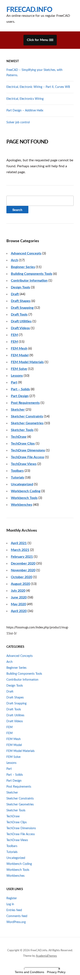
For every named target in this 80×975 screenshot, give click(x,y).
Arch (14, 260)
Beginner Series (23, 267)
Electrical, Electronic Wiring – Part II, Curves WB (38, 87)
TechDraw (18, 436)
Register (11, 898)
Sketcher (18, 409)
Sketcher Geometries (27, 423)
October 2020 (21, 577)
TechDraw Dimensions (28, 450)
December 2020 (23, 563)
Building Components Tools (31, 273)
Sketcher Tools (22, 430)
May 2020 (18, 604)
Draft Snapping (22, 307)
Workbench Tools (24, 498)
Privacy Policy (56, 972)
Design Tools (20, 287)
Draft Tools (19, 314)
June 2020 (19, 597)
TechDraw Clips (23, 443)
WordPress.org (16, 922)
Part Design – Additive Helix (24, 110)
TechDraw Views (23, 464)
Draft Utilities (21, 321)
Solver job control (18, 122)
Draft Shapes (21, 301)
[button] (40, 40)
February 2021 (22, 556)
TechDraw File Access (27, 457)
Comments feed (16, 916)
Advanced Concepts (26, 253)
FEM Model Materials (27, 362)
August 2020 (20, 584)
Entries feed (14, 910)
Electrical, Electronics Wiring (25, 98)
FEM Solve (19, 369)
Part (14, 382)
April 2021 (19, 543)
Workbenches (21, 504)
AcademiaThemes (46, 956)
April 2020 (19, 611)
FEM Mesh (19, 348)
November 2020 (23, 570)
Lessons (17, 375)
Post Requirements (25, 403)
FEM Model (20, 355)
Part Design (20, 396)
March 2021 (20, 550)
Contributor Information (29, 280)
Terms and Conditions (29, 972)
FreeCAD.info (29, 9)
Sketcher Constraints (27, 416)
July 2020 (18, 590)
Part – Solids (20, 389)
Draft (15, 294)
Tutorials (17, 477)
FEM (14, 335)
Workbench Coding (25, 491)
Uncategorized (22, 484)
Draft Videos (20, 328)
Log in (10, 904)
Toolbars (17, 470)
